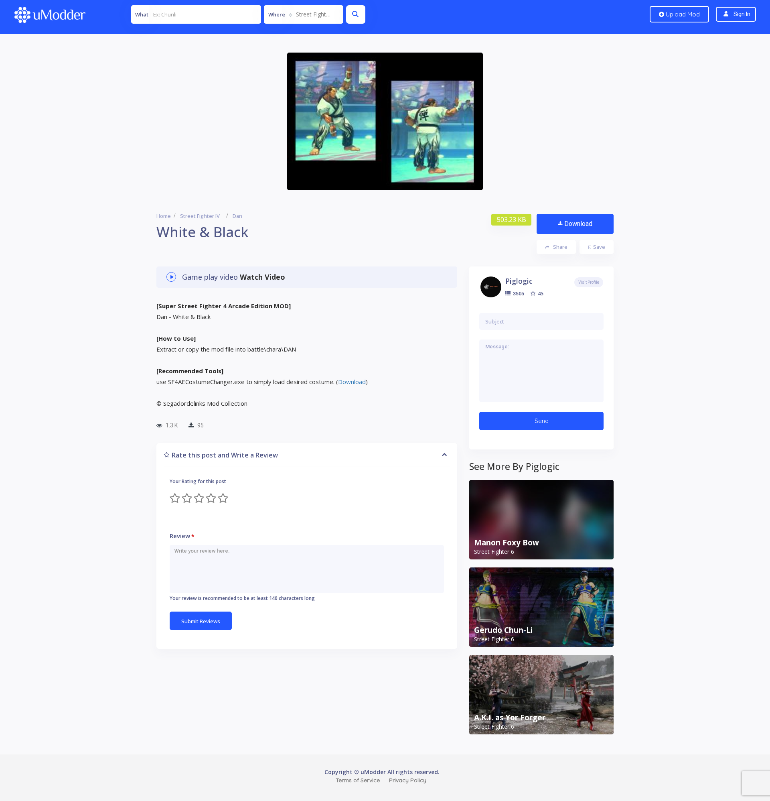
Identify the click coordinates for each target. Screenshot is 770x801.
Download (578, 224)
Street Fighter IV (200, 216)
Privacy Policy (407, 780)
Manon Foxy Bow (506, 542)
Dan (237, 216)
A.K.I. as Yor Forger (509, 717)
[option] (385, 121)
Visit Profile (588, 282)
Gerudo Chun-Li (503, 630)
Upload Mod (682, 14)
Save (599, 246)
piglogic (519, 281)
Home (163, 216)
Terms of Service (358, 780)
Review (182, 536)
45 (540, 293)
